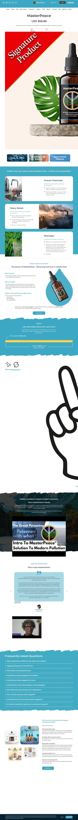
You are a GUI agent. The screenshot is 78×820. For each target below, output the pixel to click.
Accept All (69, 817)
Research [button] (31, 9)
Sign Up (64, 9)
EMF (43, 9)
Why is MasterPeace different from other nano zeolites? (26, 661)
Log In (70, 9)
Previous (6, 158)
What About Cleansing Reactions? (19, 670)
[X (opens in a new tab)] (16, 3)
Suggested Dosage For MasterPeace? (20, 666)
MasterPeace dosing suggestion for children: (22, 675)
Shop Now (48, 768)
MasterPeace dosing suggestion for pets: (21, 680)
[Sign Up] (69, 3)
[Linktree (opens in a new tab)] (4, 3)
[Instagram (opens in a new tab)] (13, 3)
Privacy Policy (15, 818)
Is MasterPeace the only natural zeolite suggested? (25, 699)
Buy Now (33, 31)
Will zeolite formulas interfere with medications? (24, 690)
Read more (17, 602)
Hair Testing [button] (23, 9)
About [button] (48, 9)
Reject (62, 817)
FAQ (17, 9)
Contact (54, 9)
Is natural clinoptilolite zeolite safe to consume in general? (27, 704)
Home (8, 9)
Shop (12, 9)
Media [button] (38, 9)
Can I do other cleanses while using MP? (21, 694)
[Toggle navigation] (1, 6)
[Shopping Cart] (71, 3)
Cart (59, 9)
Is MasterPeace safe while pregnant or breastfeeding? (26, 685)
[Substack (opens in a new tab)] (7, 3)
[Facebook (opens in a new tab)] (10, 3)
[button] (39, 536)
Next (72, 158)
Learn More (39, 313)
